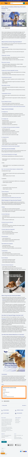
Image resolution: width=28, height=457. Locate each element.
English (3, 448)
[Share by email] (9, 28)
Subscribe (4, 441)
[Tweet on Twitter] (8, 28)
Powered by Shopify (3, 454)
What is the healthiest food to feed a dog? (11, 197)
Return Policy (17, 420)
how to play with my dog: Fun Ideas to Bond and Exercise (13, 106)
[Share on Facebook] (5, 28)
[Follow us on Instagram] (3, 451)
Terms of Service (17, 421)
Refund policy (17, 422)
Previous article (4, 405)
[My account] (26, 3)
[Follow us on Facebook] (1, 451)
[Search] (24, 3)
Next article (24, 405)
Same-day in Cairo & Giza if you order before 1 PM (14, 0)
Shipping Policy (17, 419)
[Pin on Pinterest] (6, 28)
